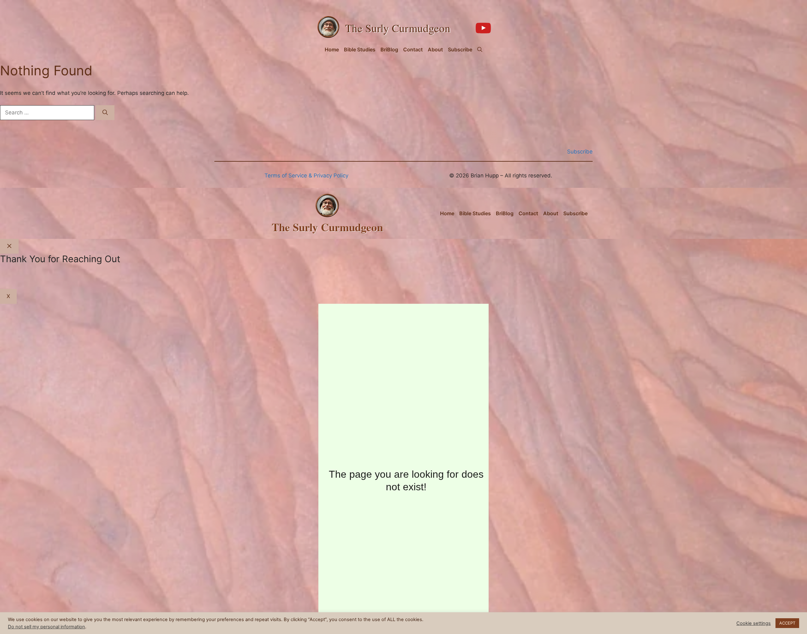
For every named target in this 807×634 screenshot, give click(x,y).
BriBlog (389, 49)
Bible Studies (359, 49)
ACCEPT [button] (787, 622)
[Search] (105, 112)
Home (332, 49)
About (435, 49)
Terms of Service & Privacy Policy (306, 175)
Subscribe (460, 49)
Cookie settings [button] (753, 623)
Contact (413, 49)
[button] (480, 49)
